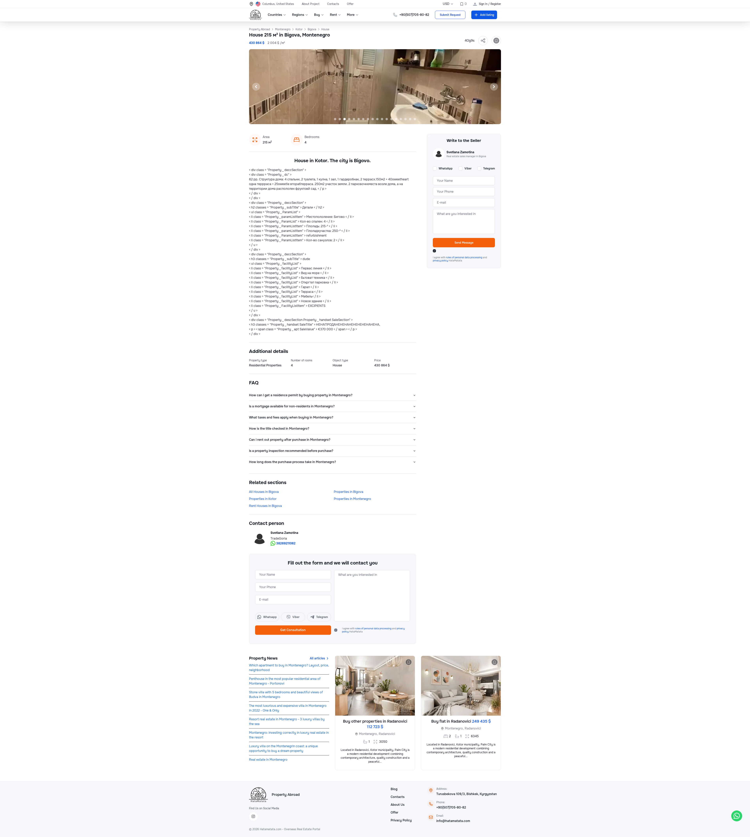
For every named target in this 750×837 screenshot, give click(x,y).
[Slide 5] (354, 119)
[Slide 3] (344, 119)
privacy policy (441, 260)
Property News (263, 658)
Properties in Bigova (348, 492)
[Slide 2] (340, 119)
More (350, 15)
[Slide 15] (401, 119)
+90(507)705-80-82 (451, 807)
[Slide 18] (415, 119)
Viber (467, 168)
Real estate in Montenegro (268, 760)
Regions (298, 15)
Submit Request (450, 15)
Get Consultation (293, 630)
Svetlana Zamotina (284, 533)
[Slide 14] (396, 119)
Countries (275, 15)
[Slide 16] (405, 119)
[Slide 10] (377, 119)
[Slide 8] (368, 119)
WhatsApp (446, 168)
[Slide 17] (410, 119)
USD (446, 4)
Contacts (333, 4)
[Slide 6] (358, 119)
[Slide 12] (387, 119)
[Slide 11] (382, 119)
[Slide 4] (349, 119)
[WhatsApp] (736, 815)
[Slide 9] (372, 119)
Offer (350, 4)
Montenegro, (368, 734)
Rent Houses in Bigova (265, 506)
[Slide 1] (335, 119)
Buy (317, 15)
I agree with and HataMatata (373, 630)
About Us (397, 805)
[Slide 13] (391, 119)
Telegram (489, 168)
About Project (310, 4)
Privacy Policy (401, 820)
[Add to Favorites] (496, 40)
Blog (394, 789)
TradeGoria (279, 538)
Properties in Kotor (263, 499)
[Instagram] (253, 816)
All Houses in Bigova (264, 492)
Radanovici (387, 734)
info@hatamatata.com (453, 821)
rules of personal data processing (373, 628)
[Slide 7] (363, 119)
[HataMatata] (258, 794)
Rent (333, 15)
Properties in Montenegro (352, 499)
